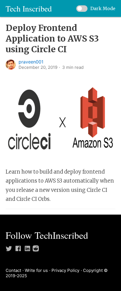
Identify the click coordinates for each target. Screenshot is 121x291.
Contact (13, 270)
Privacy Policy (65, 270)
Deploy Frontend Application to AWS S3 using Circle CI (52, 38)
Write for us (36, 270)
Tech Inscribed (29, 8)
